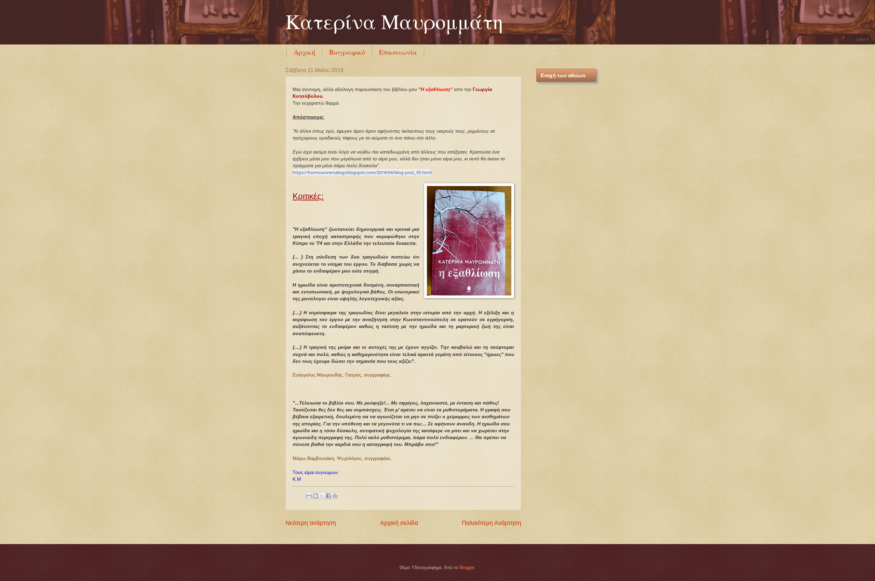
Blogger (466, 567)
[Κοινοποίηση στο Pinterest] (335, 495)
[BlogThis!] (315, 495)
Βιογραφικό (347, 52)
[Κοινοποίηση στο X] (322, 495)
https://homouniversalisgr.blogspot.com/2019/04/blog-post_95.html (362, 172)
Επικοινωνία (398, 52)
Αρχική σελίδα (399, 522)
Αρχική (304, 52)
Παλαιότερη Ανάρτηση (491, 522)
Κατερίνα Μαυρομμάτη (394, 21)
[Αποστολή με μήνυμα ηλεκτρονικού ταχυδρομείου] (309, 495)
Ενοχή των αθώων (563, 75)
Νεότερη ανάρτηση (310, 522)
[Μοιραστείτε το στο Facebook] (328, 495)
